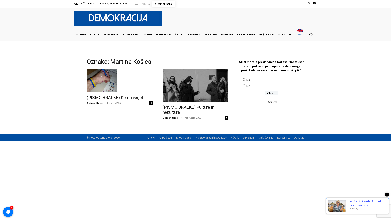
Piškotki (235, 137)
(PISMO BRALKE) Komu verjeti (115, 97)
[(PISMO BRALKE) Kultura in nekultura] (195, 85)
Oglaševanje (266, 137)
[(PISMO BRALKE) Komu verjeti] (120, 80)
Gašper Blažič (95, 102)
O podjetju (165, 137)
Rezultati (271, 102)
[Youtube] (314, 3)
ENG (300, 34)
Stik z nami (249, 137)
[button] (311, 35)
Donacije (299, 137)
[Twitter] (309, 3)
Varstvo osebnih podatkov (211, 137)
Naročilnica (283, 137)
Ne (248, 86)
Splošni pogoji (184, 137)
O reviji (151, 137)
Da (248, 80)
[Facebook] (303, 3)
